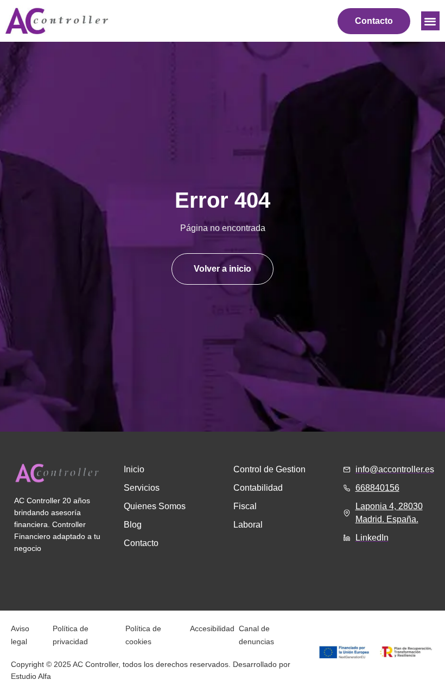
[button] (430, 20)
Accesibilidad (212, 628)
